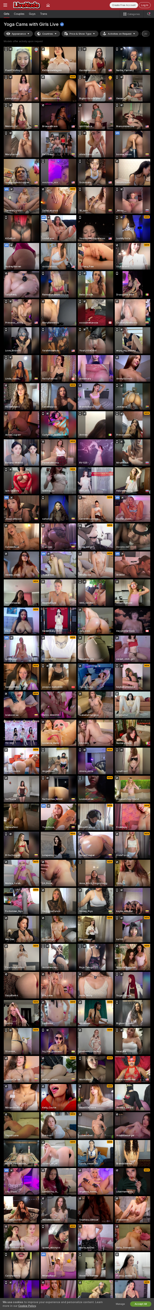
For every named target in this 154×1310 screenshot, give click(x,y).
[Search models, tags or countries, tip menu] (148, 14)
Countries (47, 33)
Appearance (19, 33)
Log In (144, 5)
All (145, 33)
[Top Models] (48, 5)
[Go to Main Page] (27, 5)
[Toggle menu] (5, 5)
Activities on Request (119, 33)
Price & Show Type (80, 33)
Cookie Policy (27, 1305)
